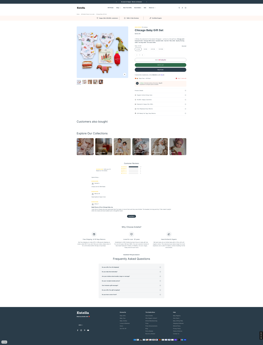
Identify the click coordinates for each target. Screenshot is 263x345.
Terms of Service (177, 331)
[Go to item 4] (95, 82)
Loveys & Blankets (125, 323)
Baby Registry (177, 315)
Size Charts (176, 318)
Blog (146, 328)
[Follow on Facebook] (78, 330)
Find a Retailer (149, 331)
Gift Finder (111, 7)
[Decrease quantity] (137, 55)
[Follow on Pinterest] (85, 330)
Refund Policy (176, 326)
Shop (117, 7)
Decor (121, 326)
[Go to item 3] (90, 82)
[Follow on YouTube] (88, 330)
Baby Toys (122, 318)
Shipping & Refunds (178, 323)
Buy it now (160, 69)
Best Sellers (137, 7)
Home (78, 14)
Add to (157, 60)
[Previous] (116, 2)
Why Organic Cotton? (151, 318)
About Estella (149, 315)
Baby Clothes (123, 320)
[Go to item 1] (79, 82)
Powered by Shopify (89, 339)
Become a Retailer (150, 333)
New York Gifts (127, 7)
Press (146, 323)
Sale (145, 7)
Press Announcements (151, 326)
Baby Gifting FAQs (178, 320)
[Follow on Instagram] (81, 330)
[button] (138, 27)
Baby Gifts (123, 315)
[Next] (146, 2)
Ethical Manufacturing (151, 320)
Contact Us (176, 333)
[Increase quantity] (142, 55)
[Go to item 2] (84, 82)
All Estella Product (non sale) (88, 14)
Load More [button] (132, 216)
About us (151, 7)
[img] (95, 181)
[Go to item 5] (101, 82)
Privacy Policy (177, 328)
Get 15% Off (123, 328)
